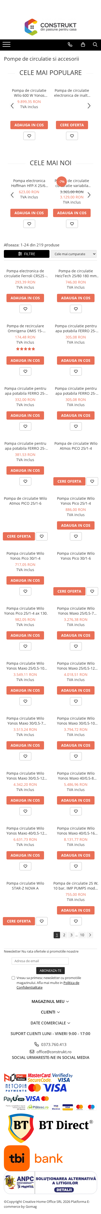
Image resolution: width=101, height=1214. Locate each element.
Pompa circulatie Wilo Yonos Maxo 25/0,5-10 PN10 (25, 666)
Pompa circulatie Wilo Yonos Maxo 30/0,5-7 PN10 (25, 721)
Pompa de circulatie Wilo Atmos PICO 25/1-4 (75, 446)
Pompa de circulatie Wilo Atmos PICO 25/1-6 (25, 501)
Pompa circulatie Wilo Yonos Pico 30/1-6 (76, 556)
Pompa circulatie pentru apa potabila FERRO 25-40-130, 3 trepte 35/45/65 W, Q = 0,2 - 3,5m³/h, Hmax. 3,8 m (76, 391)
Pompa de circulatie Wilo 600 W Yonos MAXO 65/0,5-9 (29, 93)
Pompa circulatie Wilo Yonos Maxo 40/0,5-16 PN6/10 (76, 831)
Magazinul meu (49, 1001)
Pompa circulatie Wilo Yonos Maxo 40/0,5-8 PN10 (76, 776)
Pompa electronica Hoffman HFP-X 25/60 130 (29, 183)
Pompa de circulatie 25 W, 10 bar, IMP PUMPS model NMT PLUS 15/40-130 (75, 886)
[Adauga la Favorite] (29, 136)
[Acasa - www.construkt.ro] (50, 27)
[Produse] (7, 46)
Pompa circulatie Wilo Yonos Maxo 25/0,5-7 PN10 (76, 611)
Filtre (28, 253)
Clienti (48, 1012)
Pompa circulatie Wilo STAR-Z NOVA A (25, 886)
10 (82, 934)
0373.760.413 (53, 1044)
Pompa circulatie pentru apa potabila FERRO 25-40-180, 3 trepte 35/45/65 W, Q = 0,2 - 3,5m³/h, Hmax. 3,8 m (76, 328)
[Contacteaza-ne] (70, 44)
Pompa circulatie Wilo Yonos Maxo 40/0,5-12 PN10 (25, 831)
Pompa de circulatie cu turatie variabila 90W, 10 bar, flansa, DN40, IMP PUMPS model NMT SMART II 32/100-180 (72, 183)
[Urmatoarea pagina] (89, 935)
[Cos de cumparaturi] (83, 44)
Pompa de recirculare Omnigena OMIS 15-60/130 (25, 328)
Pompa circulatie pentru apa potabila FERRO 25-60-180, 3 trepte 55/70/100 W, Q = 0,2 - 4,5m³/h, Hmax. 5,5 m (25, 391)
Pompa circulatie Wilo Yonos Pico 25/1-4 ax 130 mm (25, 611)
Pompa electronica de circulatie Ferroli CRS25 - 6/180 (25, 273)
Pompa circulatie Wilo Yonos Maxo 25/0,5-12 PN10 (76, 666)
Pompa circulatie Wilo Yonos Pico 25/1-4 (76, 501)
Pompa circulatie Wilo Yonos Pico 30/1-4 (25, 556)
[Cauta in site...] (95, 44)
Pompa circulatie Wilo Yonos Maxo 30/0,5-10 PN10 (76, 721)
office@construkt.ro (53, 1051)
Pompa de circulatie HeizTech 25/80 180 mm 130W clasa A (76, 273)
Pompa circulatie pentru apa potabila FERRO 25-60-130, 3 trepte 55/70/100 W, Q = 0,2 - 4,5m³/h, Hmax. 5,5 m (25, 446)
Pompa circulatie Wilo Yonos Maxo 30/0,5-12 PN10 (25, 776)
